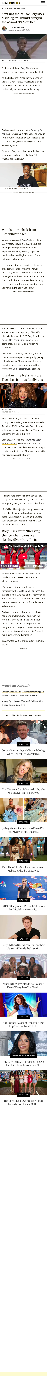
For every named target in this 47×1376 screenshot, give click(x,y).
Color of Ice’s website (23, 368)
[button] (43, 3)
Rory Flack (26, 68)
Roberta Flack (28, 426)
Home (4, 8)
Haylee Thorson (17, 27)
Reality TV (22, 8)
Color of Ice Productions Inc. (15, 340)
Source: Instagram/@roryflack (15, 60)
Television (12, 8)
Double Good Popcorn (28, 591)
